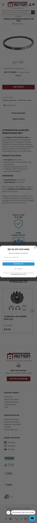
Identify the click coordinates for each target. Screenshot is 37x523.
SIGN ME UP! (18, 264)
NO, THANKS (18, 269)
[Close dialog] (35, 247)
